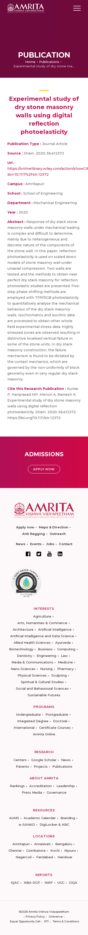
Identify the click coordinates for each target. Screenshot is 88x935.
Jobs (50, 544)
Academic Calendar (40, 818)
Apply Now (44, 469)
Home (30, 62)
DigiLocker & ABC (54, 824)
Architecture (23, 629)
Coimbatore (36, 850)
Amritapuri (21, 844)
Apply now (25, 527)
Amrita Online (44, 734)
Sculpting (59, 675)
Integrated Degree (32, 721)
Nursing (46, 669)
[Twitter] (38, 553)
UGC (60, 882)
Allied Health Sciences (32, 642)
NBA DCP (32, 882)
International (24, 727)
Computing (66, 649)
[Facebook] (28, 553)
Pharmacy (65, 669)
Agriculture (42, 616)
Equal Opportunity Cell (25, 921)
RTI (46, 921)
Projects (41, 766)
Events (36, 544)
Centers (20, 760)
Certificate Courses (55, 727)
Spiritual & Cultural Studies (42, 682)
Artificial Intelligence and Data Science (42, 636)
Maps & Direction (53, 527)
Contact (65, 544)
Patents (22, 766)
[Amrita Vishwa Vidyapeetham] (25, 8)
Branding (67, 818)
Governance (56, 792)
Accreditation (40, 786)
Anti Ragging (33, 534)
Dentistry (24, 656)
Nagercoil (24, 857)
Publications (49, 62)
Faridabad (44, 857)
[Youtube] (49, 554)
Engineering (46, 656)
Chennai (15, 850)
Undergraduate (28, 714)
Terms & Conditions (66, 921)
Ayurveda (63, 642)
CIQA (73, 882)
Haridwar (64, 857)
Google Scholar (43, 760)
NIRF (48, 882)
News (20, 544)
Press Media (32, 792)
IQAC (15, 882)
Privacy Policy (35, 916)
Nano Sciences (23, 669)
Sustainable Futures (44, 695)
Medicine (65, 662)
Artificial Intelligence (55, 629)
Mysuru (70, 850)
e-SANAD (27, 824)
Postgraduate (56, 714)
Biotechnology (21, 649)
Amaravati (42, 844)
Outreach (58, 534)
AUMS (14, 818)
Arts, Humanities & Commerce (42, 623)
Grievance (56, 916)
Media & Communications (32, 662)
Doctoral (60, 721)
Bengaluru (63, 844)
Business (45, 649)
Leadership (65, 786)
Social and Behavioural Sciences (42, 688)
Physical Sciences (32, 675)
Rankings (17, 786)
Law (64, 656)
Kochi (55, 850)
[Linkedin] (60, 553)
